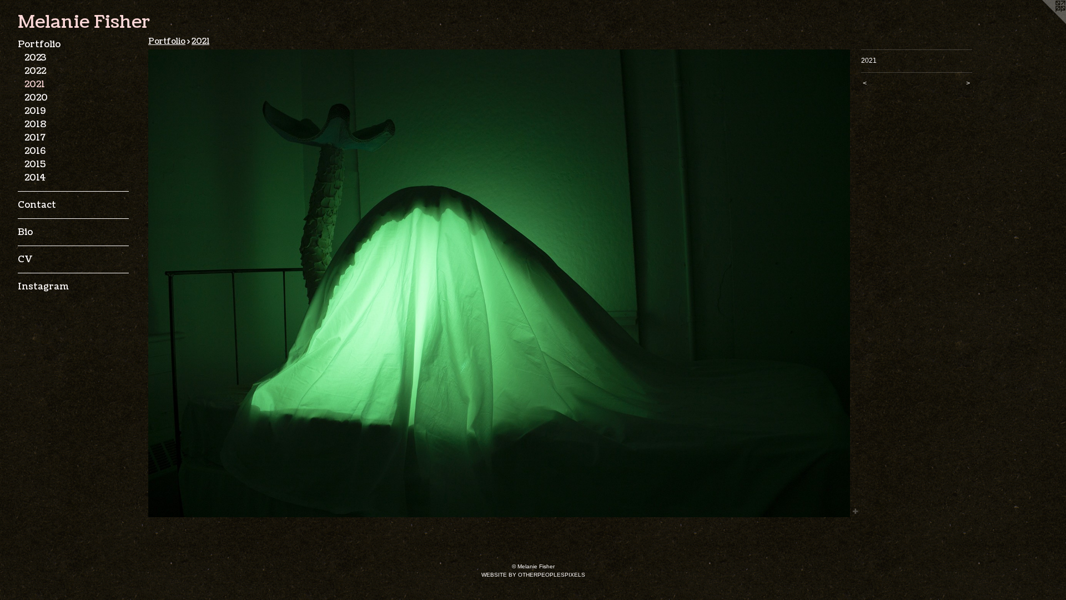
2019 (35, 111)
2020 (36, 98)
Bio (25, 232)
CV (25, 259)
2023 (35, 58)
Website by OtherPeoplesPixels (533, 575)
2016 (35, 151)
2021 (34, 84)
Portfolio (39, 44)
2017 (35, 138)
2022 (35, 71)
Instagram (43, 287)
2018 (35, 124)
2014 (35, 178)
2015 (35, 164)
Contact (37, 205)
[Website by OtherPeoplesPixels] (1044, 22)
